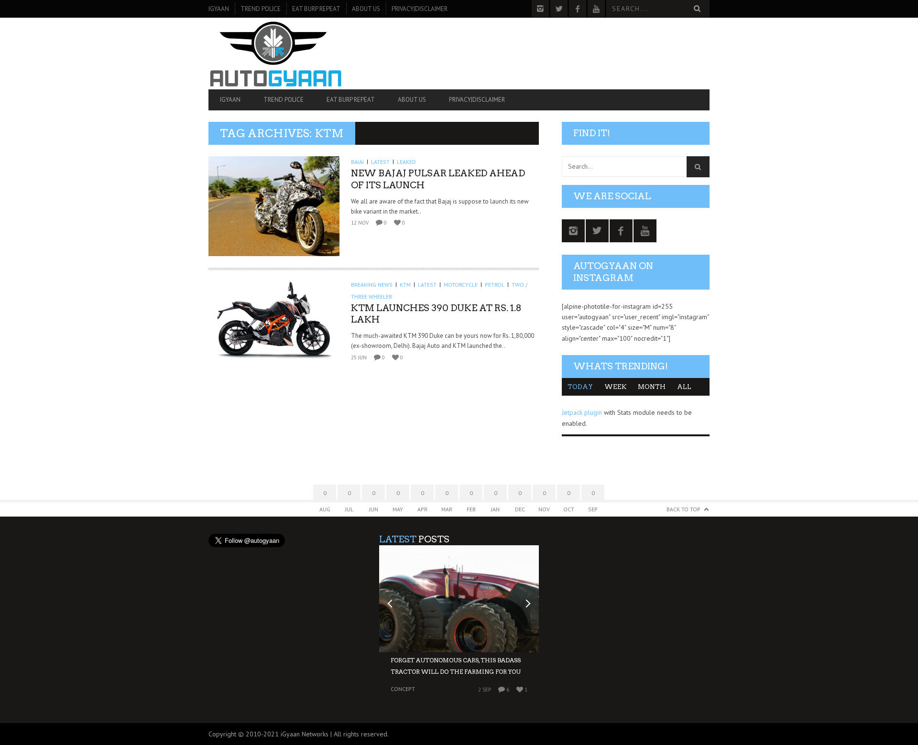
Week (615, 386)
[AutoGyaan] (283, 53)
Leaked (406, 161)
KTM (405, 284)
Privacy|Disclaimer (420, 9)
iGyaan (218, 9)
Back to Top (683, 509)
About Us (366, 9)
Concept (403, 689)
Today (580, 386)
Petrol (494, 284)
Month (652, 386)
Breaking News (372, 284)
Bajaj (357, 161)
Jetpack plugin (582, 412)
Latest (380, 161)
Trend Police (260, 9)
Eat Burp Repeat (316, 9)
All (684, 386)
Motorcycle (461, 284)
